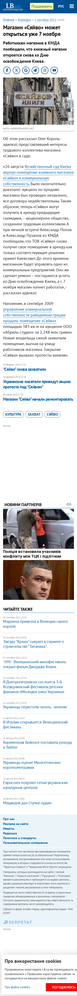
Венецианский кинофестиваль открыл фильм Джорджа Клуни (34, 664)
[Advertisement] (38, 457)
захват (34, 414)
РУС (61, 6)
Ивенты (8, 828)
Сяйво (52, 414)
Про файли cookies (17, 987)
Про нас (9, 819)
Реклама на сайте (15, 824)
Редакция (10, 833)
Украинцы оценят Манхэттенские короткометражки (31, 765)
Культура (24, 20)
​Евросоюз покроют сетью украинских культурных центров (35, 785)
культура (13, 414)
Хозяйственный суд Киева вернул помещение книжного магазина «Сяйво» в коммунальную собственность (38, 175)
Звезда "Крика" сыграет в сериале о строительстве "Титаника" (33, 644)
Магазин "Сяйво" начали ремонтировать (38, 399)
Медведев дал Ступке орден (27, 802)
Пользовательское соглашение (25, 843)
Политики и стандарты (19, 838)
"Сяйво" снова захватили (24, 369)
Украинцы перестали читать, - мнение (35, 707)
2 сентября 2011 (45, 20)
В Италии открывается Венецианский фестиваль (35, 724)
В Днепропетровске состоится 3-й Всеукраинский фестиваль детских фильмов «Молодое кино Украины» (33, 686)
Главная (8, 20)
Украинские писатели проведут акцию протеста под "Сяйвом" (36, 384)
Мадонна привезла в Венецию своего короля (35, 624)
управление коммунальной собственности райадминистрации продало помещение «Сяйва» (34, 315)
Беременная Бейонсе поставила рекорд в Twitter (37, 745)
